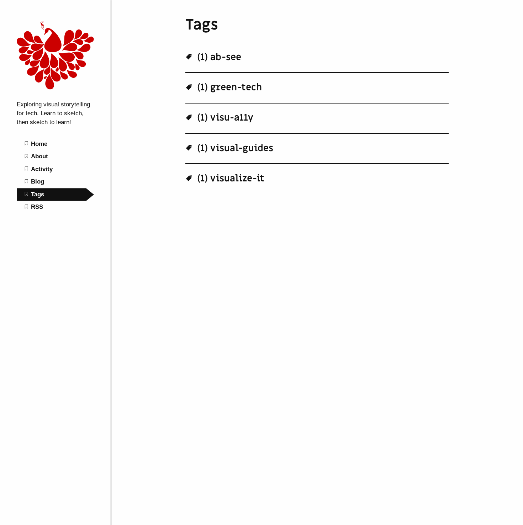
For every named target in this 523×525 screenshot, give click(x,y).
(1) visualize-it (229, 179)
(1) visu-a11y (224, 118)
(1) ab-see (218, 57)
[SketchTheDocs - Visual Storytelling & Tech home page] (55, 92)
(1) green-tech (228, 87)
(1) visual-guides (234, 148)
